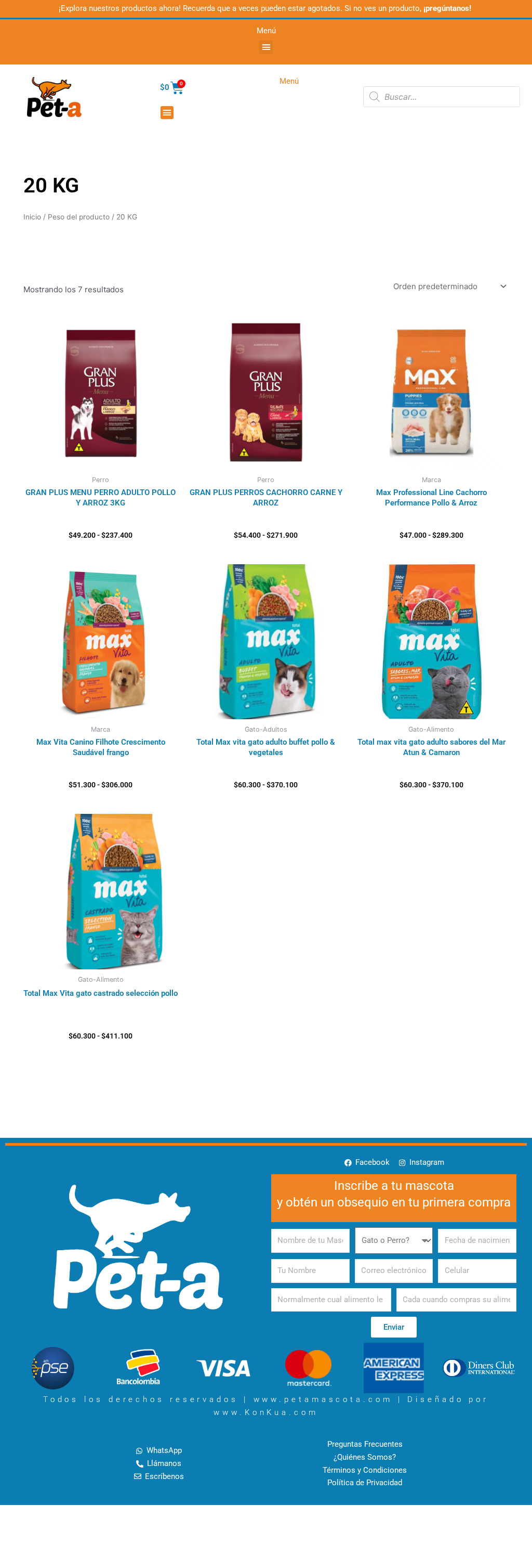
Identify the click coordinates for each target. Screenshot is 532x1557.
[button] (266, 47)
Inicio (32, 217)
